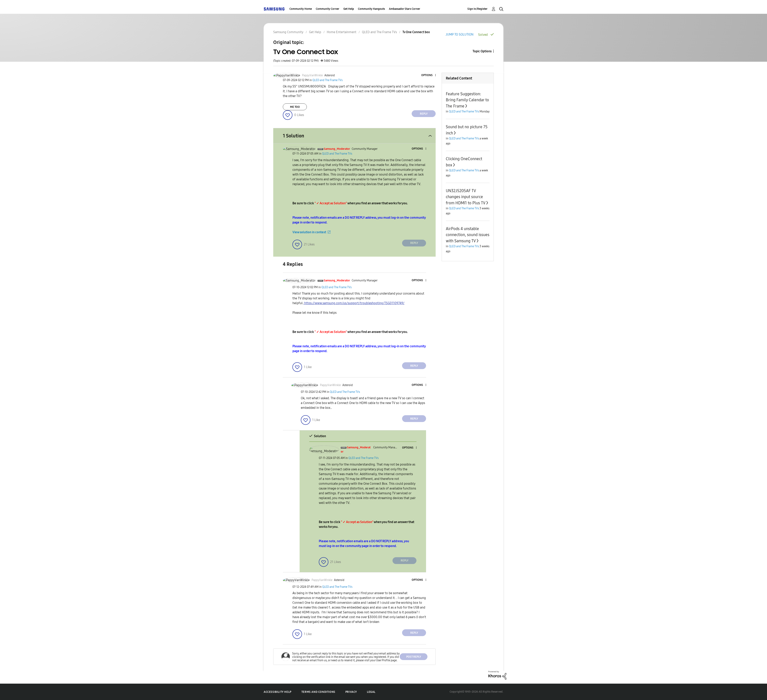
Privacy (351, 692)
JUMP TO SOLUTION (459, 34)
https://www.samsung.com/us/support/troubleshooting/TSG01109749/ (353, 303)
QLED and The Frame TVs (379, 32)
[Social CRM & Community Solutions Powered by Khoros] (497, 675)
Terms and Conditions (318, 692)
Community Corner (327, 9)
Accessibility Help (277, 692)
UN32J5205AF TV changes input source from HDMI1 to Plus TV (465, 196)
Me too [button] (295, 107)
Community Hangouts (371, 9)
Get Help (348, 9)
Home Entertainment (341, 32)
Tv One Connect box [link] (416, 32)
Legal (371, 692)
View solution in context (309, 232)
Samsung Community (288, 32)
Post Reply (413, 656)
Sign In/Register (477, 9)
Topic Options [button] (482, 51)
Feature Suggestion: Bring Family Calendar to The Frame (467, 99)
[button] (429, 75)
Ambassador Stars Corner (404, 9)
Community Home (300, 9)
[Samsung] (274, 9)
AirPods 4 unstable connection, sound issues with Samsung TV (467, 234)
